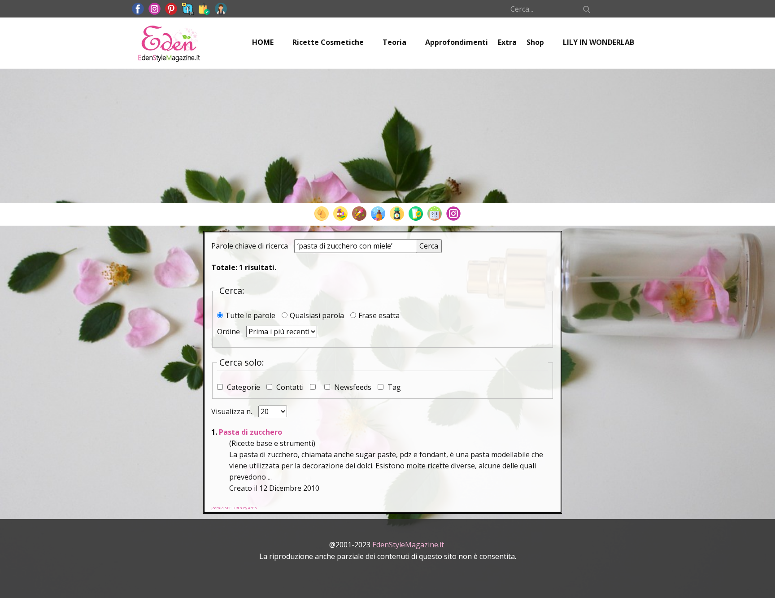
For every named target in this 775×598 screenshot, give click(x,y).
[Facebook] (138, 9)
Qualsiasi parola (318, 315)
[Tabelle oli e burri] (321, 213)
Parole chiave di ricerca (250, 246)
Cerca (428, 246)
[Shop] (204, 9)
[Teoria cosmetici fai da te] (434, 213)
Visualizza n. (232, 411)
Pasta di (250, 432)
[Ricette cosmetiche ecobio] (416, 213)
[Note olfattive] (378, 213)
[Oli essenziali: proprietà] (340, 213)
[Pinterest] (171, 9)
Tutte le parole (251, 315)
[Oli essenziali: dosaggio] (359, 213)
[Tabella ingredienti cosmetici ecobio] (397, 213)
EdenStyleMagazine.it (408, 545)
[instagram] (154, 9)
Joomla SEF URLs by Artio (234, 507)
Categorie (243, 387)
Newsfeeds (352, 387)
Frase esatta (379, 315)
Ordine (229, 331)
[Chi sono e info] (221, 9)
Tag (393, 387)
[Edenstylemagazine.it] (169, 43)
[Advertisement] (387, 136)
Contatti (289, 387)
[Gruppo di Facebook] (188, 9)
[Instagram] (453, 213)
